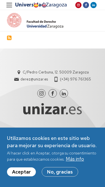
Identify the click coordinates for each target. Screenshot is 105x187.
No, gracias (60, 172)
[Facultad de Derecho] (35, 20)
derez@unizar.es (34, 79)
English (44, 5)
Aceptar (21, 172)
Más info (75, 159)
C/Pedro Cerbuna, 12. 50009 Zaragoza (56, 72)
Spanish (35, 5)
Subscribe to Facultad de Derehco (9, 38)
